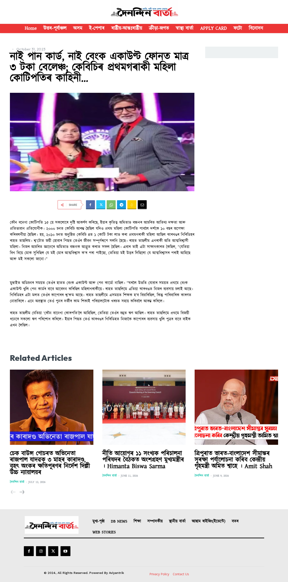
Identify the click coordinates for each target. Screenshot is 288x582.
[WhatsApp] (111, 204)
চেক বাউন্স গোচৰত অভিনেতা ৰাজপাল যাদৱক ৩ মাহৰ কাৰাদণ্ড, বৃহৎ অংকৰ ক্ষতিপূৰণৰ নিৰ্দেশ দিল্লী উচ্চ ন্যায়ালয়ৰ (50, 463)
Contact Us (181, 574)
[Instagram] (41, 551)
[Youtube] (65, 551)
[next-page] (21, 492)
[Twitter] (100, 204)
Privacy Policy (159, 574)
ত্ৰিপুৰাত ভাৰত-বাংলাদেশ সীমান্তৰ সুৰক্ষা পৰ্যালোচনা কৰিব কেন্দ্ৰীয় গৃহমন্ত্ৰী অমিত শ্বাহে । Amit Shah (233, 460)
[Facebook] (90, 204)
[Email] (142, 204)
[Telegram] (121, 204)
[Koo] (131, 204)
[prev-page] (13, 492)
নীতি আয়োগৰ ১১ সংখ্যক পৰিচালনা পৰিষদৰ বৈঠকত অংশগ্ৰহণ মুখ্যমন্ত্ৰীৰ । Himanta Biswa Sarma (143, 460)
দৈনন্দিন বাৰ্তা (17, 482)
